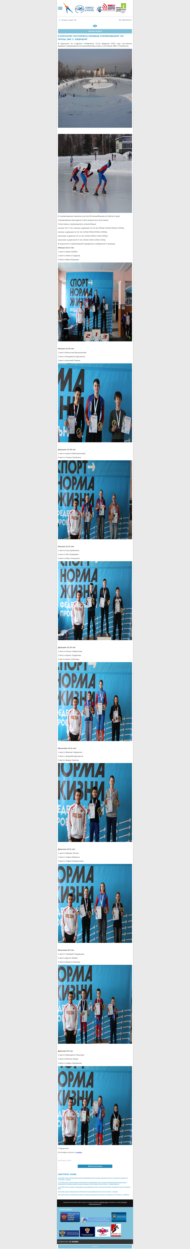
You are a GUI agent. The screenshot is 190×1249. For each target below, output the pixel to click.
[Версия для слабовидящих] (95, 26)
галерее (79, 1152)
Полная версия (65, 1209)
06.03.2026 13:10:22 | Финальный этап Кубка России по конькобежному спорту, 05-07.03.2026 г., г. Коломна (88, 1191)
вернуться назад (95, 1166)
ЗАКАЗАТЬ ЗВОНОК (95, 31)
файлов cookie (104, 1202)
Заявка (95, 1246)
